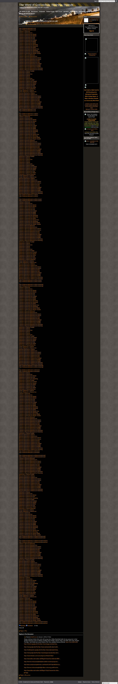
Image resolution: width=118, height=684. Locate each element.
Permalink (25, 637)
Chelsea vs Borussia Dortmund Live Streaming (31, 68)
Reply (26, 672)
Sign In (96, 1)
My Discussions (33, 16)
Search (116, 1)
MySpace (23, 625)
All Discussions (23, 16)
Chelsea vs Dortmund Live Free (27, 37)
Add (82, 17)
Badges (80, 682)
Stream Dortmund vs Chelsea (26, 90)
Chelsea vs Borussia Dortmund (27, 55)
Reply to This (23, 631)
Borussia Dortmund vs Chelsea (27, 93)
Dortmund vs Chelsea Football (26, 71)
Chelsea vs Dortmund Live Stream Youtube (30, 53)
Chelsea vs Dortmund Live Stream (27, 34)
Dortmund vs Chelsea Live (25, 74)
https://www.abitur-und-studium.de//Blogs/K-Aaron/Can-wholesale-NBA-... (42, 658)
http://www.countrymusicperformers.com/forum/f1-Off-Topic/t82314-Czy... (42, 664)
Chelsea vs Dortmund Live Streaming (28, 44)
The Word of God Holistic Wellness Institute (46, 4)
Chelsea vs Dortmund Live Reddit (27, 41)
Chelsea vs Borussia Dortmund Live (28, 56)
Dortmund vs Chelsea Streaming (27, 88)
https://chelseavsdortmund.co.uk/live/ (28, 113)
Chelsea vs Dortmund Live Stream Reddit (29, 52)
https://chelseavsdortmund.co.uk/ (27, 28)
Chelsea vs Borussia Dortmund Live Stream (30, 57)
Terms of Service (95, 682)
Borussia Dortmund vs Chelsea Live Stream (30, 96)
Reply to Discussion (24, 675)
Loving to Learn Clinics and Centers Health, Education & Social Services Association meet (91, 106)
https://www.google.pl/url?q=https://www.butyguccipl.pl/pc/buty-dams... (41, 652)
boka (32, 22)
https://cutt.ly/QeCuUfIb (72, 642)
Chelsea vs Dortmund (24, 31)
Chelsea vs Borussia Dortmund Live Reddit (30, 65)
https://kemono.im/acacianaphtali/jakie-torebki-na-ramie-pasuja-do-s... (41, 661)
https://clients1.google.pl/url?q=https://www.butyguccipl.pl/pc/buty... (41, 644)
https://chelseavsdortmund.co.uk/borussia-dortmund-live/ (33, 540)
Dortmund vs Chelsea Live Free (27, 85)
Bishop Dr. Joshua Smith (91, 109)
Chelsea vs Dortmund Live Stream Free (29, 49)
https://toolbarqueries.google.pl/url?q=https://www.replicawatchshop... (41, 650)
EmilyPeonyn (34, 637)
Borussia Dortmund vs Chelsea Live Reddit (30, 103)
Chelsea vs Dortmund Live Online (27, 47)
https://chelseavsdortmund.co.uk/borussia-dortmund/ (32, 455)
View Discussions (31, 24)
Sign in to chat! (105, 683)
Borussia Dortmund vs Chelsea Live (28, 94)
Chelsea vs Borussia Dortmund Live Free (29, 60)
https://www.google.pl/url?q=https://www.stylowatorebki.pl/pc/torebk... (41, 647)
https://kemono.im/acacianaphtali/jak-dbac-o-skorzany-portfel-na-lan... (41, 667)
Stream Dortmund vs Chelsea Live (27, 91)
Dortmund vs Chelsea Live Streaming (28, 378)
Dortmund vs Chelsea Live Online (27, 84)
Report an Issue (86, 682)
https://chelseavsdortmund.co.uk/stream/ (29, 370)
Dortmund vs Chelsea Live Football (28, 81)
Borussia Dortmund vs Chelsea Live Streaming (31, 106)
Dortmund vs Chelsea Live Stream (27, 82)
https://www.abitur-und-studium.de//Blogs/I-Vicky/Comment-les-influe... (42, 670)
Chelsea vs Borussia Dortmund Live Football (30, 63)
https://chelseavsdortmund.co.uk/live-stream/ (30, 199)
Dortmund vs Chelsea (24, 72)
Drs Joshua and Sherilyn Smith (35, 682)
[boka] (22, 24)
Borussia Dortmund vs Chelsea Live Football (30, 102)
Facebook (30, 625)
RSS (20, 678)
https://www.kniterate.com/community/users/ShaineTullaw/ (38, 655)
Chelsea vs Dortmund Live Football (28, 40)
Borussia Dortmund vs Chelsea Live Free (29, 99)
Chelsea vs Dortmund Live (25, 32)
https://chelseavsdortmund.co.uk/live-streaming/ (31, 284)
